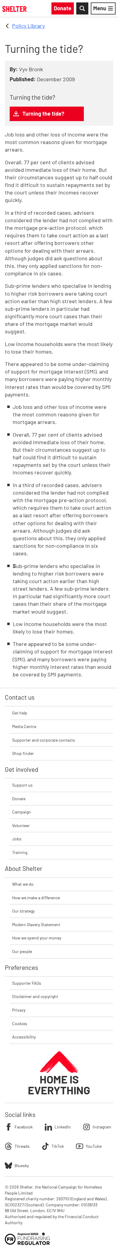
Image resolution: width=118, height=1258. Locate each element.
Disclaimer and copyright (35, 996)
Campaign (21, 811)
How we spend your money (36, 937)
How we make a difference (36, 897)
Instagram (102, 1126)
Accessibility (24, 1036)
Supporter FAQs (26, 983)
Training (19, 852)
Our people (22, 951)
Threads (22, 1146)
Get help (19, 712)
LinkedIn (62, 1126)
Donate (18, 798)
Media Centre (24, 726)
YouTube (94, 1146)
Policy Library (28, 25)
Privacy (18, 1009)
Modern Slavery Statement (36, 924)
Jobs (16, 838)
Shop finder (23, 753)
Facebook (24, 1126)
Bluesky (22, 1165)
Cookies (19, 1023)
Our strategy (23, 910)
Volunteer (21, 825)
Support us (22, 785)
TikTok (57, 1146)
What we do (23, 884)
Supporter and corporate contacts (43, 740)
